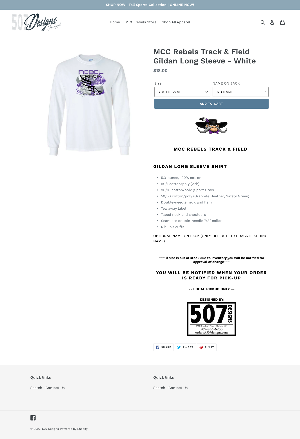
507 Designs (50, 428)
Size (157, 83)
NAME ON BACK (226, 83)
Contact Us (55, 388)
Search (36, 388)
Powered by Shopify (74, 428)
